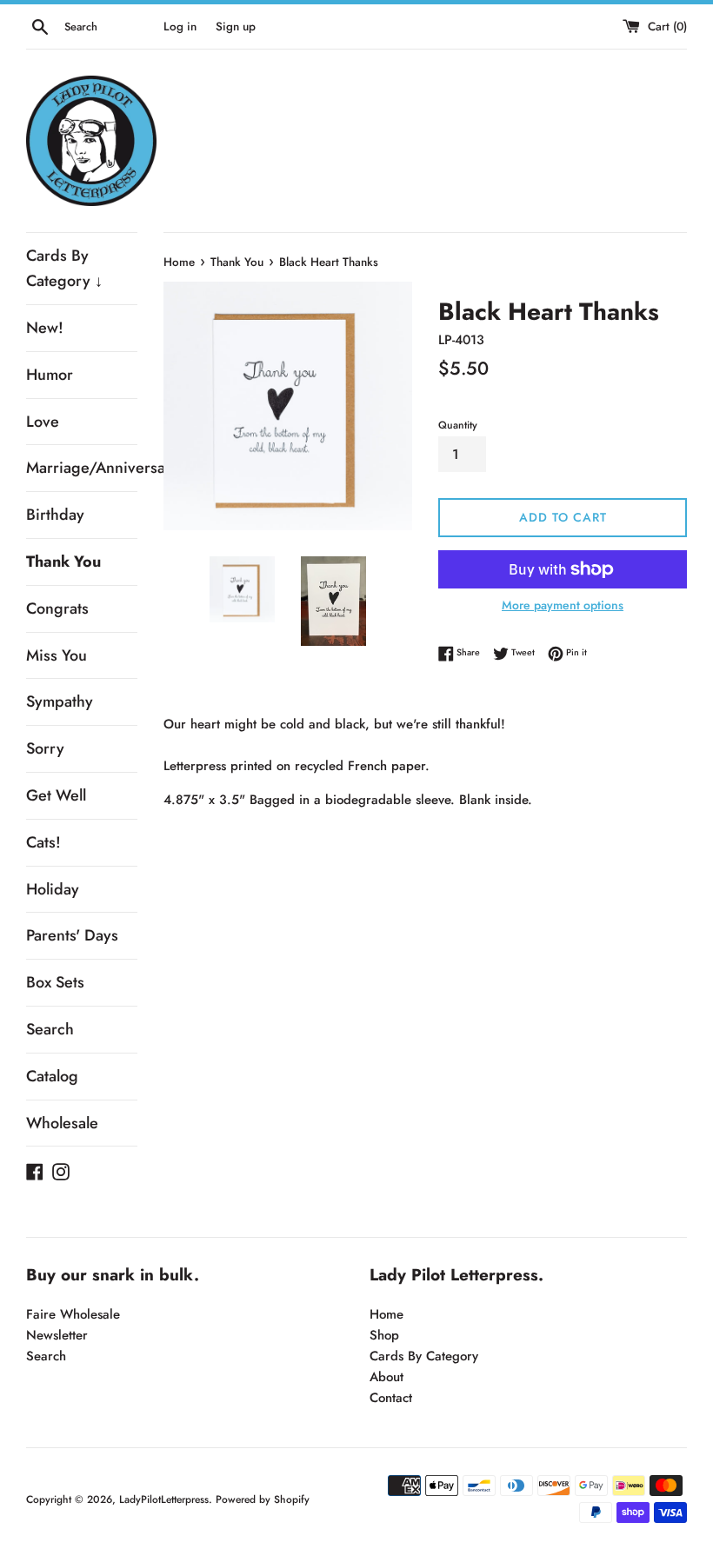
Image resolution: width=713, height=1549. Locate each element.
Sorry (45, 748)
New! (44, 327)
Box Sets (55, 982)
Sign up (236, 26)
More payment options (562, 605)
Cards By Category (424, 1356)
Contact (391, 1397)
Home (386, 1314)
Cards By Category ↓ (64, 268)
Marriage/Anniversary (81, 467)
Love (42, 421)
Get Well (56, 795)
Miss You (56, 655)
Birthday (55, 514)
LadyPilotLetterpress (164, 1499)
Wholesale (62, 1123)
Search (50, 1029)
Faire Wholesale (73, 1314)
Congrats (57, 608)
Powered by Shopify (263, 1499)
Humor (49, 374)
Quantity (457, 425)
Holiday (52, 889)
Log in (180, 26)
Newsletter (57, 1335)
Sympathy (59, 701)
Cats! (43, 842)
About (386, 1376)
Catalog (52, 1076)
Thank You (63, 561)
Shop (384, 1335)
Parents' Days (72, 935)
